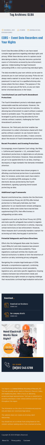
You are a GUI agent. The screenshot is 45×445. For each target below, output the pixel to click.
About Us (5, 440)
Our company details (17, 314)
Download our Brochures (19, 305)
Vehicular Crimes (7, 32)
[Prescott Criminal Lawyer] (7, 6)
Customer (26, 440)
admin (23, 30)
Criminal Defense (35, 30)
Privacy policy (16, 440)
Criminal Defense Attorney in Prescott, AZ (26, 389)
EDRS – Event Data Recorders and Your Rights (22, 40)
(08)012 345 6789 (23, 368)
